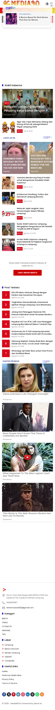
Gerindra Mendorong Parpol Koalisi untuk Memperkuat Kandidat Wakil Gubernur (33, 180)
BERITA (7, 103)
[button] (47, 3)
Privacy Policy (8, 679)
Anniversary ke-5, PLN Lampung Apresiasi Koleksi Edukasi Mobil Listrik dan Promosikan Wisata (32, 332)
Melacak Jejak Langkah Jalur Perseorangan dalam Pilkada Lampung (30, 211)
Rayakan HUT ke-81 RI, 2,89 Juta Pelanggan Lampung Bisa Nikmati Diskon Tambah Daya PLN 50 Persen (32, 323)
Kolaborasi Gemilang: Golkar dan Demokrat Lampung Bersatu (32, 195)
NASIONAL (6, 630)
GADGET (8, 656)
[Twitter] (9, 694)
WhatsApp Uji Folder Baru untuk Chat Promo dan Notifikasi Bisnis (32, 352)
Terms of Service (9, 683)
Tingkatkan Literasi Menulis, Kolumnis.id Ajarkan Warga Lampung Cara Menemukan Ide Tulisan (32, 303)
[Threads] (32, 694)
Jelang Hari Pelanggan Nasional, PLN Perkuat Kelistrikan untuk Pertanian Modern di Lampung (32, 313)
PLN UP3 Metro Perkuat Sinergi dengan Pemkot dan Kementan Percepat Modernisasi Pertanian (29, 293)
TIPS (4, 634)
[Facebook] (4, 694)
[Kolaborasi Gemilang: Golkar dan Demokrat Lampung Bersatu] (8, 198)
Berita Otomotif (12, 649)
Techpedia (9, 660)
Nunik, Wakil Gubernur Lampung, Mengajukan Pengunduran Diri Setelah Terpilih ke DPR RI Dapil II (34, 226)
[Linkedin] (28, 694)
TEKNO (5, 622)
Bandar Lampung (12, 653)
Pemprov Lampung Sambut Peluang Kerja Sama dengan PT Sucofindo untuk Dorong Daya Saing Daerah (26, 109)
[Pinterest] (14, 694)
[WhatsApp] (37, 694)
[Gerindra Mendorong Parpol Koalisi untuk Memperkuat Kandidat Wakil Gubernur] (8, 183)
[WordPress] (18, 694)
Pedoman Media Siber (11, 675)
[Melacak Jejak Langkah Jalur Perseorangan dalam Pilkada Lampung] (8, 213)
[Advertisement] (27, 52)
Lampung (9, 645)
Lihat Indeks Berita (27, 272)
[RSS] (42, 694)
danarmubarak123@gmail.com (20, 607)
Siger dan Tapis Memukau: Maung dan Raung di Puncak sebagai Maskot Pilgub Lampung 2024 (34, 124)
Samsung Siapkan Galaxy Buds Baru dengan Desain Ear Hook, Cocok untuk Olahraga (32, 342)
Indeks (5, 671)
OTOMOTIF (7, 626)
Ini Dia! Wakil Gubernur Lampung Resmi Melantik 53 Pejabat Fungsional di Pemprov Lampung (34, 242)
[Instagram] (23, 694)
